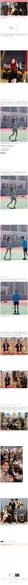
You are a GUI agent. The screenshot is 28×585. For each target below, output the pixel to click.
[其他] (27, 547)
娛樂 (1, 19)
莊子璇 (9, 541)
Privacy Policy (25, 580)
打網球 (5, 541)
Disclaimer (22, 580)
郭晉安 (15, 541)
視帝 (11, 541)
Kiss (26, 19)
